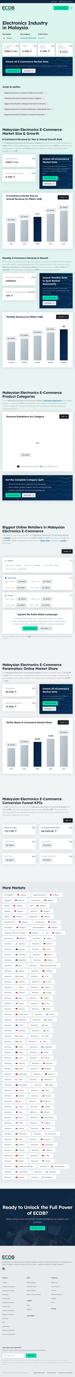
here (29, 636)
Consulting (30, 1316)
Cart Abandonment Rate (50, 828)
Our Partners (55, 1286)
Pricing (53, 1309)
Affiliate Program (56, 1294)
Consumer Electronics (28, 38)
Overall (66, 551)
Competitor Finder (8, 1290)
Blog (28, 1305)
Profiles (4, 1283)
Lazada (63, 540)
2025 (62, 416)
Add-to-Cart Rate (10, 828)
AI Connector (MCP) (8, 1334)
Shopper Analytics (8, 1314)
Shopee (9, 38)
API (3, 1322)
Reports (29, 1309)
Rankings (5, 1294)
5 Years (62, 197)
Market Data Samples (34, 1294)
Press (53, 1302)
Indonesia (37, 565)
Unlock (64, 52)
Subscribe (31, 1355)
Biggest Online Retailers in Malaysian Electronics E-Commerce (25, 104)
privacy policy (23, 1362)
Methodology (31, 1282)
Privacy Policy (51, 1373)
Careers (53, 1290)
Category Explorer (8, 1302)
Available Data (31, 1286)
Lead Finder (6, 1306)
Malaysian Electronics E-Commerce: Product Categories (22, 98)
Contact (53, 1298)
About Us (54, 1282)
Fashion (19, 565)
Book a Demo (62, 8)
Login (55, 1)
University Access (67, 1)
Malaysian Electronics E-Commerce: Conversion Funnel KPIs (24, 115)
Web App (5, 1318)
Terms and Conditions (65, 1373)
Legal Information (39, 1373)
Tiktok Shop (45, 540)
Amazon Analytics (8, 1310)
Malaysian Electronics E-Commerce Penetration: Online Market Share (27, 109)
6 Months (61, 317)
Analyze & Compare (8, 1286)
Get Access (27, 71)
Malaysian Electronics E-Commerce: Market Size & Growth (23, 93)
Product (5, 1278)
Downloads (6, 1326)
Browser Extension (8, 1330)
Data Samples (31, 1290)
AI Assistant (6, 1298)
